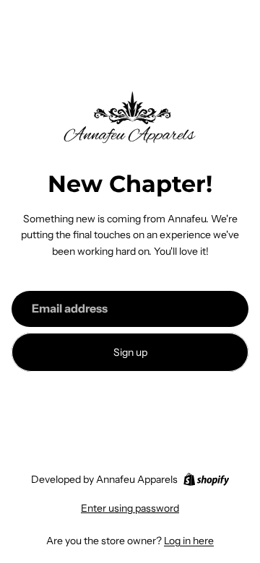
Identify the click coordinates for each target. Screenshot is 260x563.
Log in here (189, 540)
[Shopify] (206, 479)
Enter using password (130, 508)
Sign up (130, 352)
